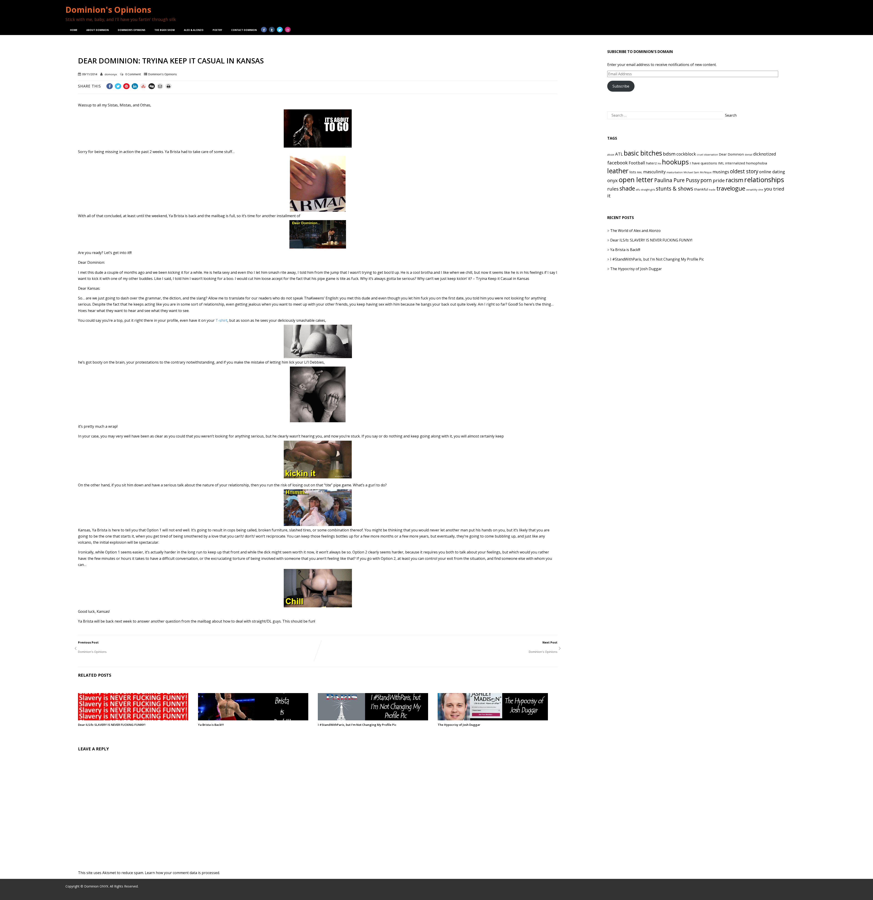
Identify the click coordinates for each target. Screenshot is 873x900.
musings (720, 171)
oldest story (744, 171)
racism (734, 180)
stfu (638, 189)
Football (637, 163)
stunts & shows (674, 188)
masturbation (675, 172)
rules (613, 189)
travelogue (730, 188)
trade (712, 189)
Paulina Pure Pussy (677, 180)
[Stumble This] (143, 86)
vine (760, 189)
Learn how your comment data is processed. (182, 872)
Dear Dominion (731, 154)
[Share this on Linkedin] (135, 86)
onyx (612, 180)
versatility (751, 189)
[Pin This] (126, 86)
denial (748, 154)
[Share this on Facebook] (109, 86)
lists (632, 172)
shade (627, 188)
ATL (619, 154)
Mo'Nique (706, 172)
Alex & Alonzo (193, 30)
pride (719, 180)
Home (73, 30)
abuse (610, 154)
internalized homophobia (746, 163)
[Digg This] (151, 86)
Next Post (527, 644)
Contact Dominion (244, 30)
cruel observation (707, 154)
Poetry (217, 30)
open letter (636, 179)
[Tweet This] (118, 86)
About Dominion (97, 30)
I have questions (703, 163)
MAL (639, 172)
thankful (701, 189)
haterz (651, 163)
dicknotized (764, 154)
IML (721, 163)
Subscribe (620, 86)
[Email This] (160, 86)
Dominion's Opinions (108, 9)
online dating (772, 171)
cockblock (686, 154)
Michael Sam (691, 172)
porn (706, 180)
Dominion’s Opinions (131, 30)
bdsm (669, 154)
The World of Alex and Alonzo (635, 230)
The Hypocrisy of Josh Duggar (459, 725)
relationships (764, 179)
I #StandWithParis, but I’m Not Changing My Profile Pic (357, 725)
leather (617, 170)
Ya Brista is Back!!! (211, 725)
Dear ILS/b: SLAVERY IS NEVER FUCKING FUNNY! (112, 725)
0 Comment (133, 74)
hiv (659, 163)
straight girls (648, 189)
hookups (675, 161)
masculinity (654, 171)
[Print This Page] (168, 86)
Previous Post (107, 644)
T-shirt (221, 320)
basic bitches (643, 153)
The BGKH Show (164, 30)
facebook (617, 162)
